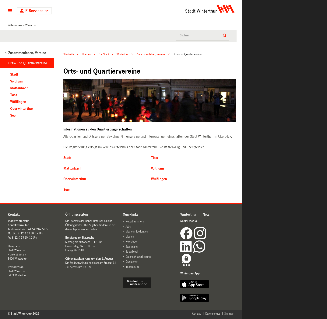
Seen (67, 190)
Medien (129, 236)
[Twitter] (206, 238)
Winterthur (123, 54)
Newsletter (131, 241)
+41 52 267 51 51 (38, 229)
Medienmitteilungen (136, 231)
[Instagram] (200, 238)
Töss (154, 158)
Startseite (68, 54)
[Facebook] (187, 238)
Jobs (128, 226)
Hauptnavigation (10, 11)
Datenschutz (212, 313)
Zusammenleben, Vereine (150, 54)
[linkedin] (186, 251)
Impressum (132, 266)
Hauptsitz (14, 246)
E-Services (34, 11)
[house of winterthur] (137, 287)
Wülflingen (159, 179)
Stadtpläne (131, 246)
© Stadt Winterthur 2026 (23, 313)
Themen (86, 54)
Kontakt (196, 313)
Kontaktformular (18, 225)
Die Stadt (104, 54)
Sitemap (229, 313)
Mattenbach (72, 168)
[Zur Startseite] (174, 9)
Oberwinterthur (74, 179)
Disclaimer (131, 261)
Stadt (67, 158)
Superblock (131, 251)
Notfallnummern (134, 221)
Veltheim (157, 168)
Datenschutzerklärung (138, 256)
